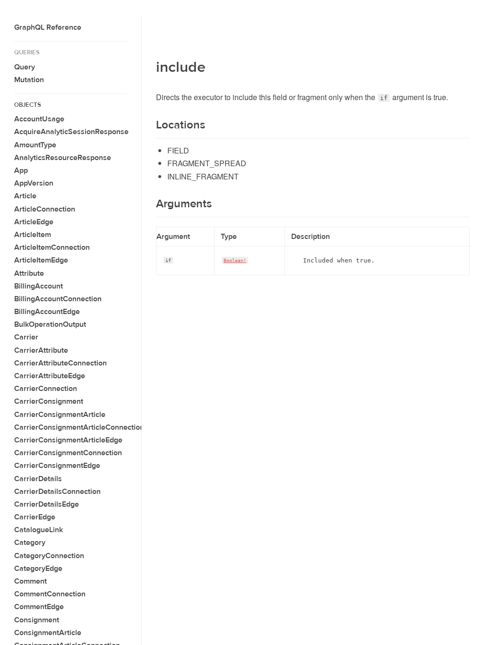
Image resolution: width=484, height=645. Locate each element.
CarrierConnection (45, 388)
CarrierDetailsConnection (57, 491)
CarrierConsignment (48, 401)
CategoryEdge (38, 568)
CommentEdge (39, 606)
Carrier (26, 337)
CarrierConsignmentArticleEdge (68, 440)
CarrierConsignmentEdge (57, 465)
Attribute (29, 273)
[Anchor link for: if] (163, 259)
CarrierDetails (38, 479)
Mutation (29, 80)
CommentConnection (50, 594)
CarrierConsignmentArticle (59, 414)
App (21, 170)
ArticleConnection (44, 209)
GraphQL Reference (47, 27)
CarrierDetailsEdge (46, 504)
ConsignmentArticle (47, 632)
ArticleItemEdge (41, 260)
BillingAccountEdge (47, 311)
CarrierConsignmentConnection (68, 453)
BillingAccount (38, 286)
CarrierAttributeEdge (49, 376)
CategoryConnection (49, 555)
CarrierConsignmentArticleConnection (79, 427)
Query (24, 67)
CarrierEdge (34, 517)
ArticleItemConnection (52, 247)
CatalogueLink (38, 530)
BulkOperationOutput (50, 324)
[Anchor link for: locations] (150, 125)
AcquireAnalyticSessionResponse (71, 131)
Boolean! (235, 260)
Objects (27, 105)
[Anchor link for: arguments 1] (150, 204)
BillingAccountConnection (58, 299)
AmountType (35, 145)
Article (25, 196)
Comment (30, 581)
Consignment (36, 620)
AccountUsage (39, 119)
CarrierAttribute (41, 350)
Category (29, 542)
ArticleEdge (33, 222)
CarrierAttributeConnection (60, 363)
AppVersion (33, 183)
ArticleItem (32, 234)
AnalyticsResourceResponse (62, 157)
